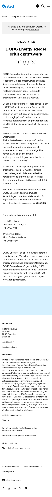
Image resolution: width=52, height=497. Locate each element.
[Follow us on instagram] (9, 488)
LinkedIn (18, 410)
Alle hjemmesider (13, 480)
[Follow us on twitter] (20, 488)
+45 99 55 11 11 (8, 342)
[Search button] (43, 6)
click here (34, 29)
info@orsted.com (9, 347)
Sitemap (5, 420)
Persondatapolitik (31, 467)
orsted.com (36, 407)
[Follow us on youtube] (26, 488)
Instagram (29, 410)
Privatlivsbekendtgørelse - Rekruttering (19, 435)
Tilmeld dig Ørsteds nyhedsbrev (16, 448)
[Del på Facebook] (18, 62)
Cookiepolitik (8, 471)
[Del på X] (33, 62)
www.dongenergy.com (14, 279)
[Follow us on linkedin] (15, 488)
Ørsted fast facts (9, 443)
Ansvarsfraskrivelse (10, 467)
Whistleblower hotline (12, 415)
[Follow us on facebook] (3, 488)
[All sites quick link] (37, 6)
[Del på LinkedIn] (26, 62)
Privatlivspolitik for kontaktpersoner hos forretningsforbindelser (19, 429)
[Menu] (48, 6)
